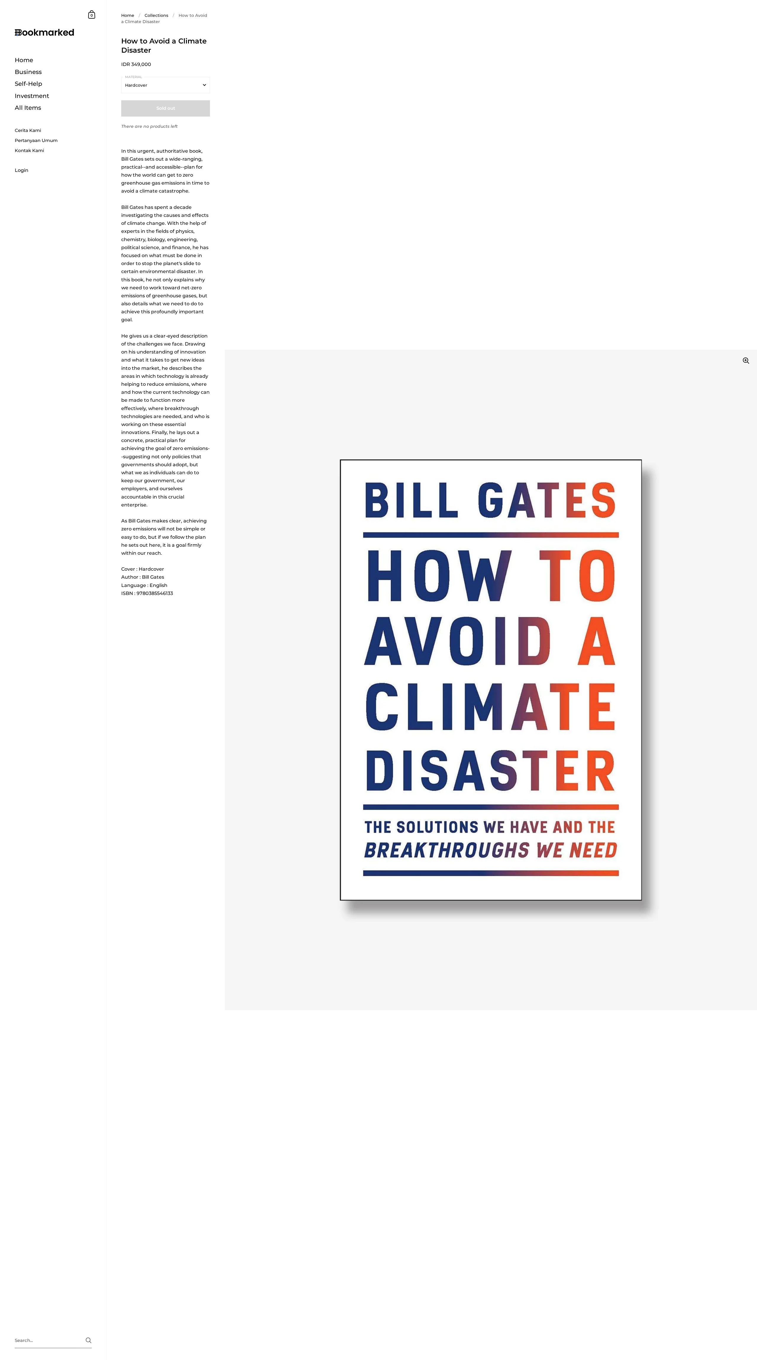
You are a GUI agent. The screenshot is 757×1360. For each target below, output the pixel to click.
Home (127, 15)
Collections (156, 15)
